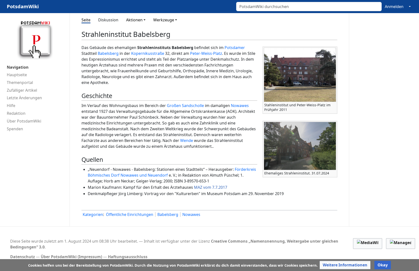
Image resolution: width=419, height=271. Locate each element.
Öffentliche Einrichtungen (129, 214)
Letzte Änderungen (24, 97)
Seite (85, 20)
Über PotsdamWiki (24, 121)
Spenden (15, 128)
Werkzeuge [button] (163, 20)
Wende (186, 140)
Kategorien (93, 214)
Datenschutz (22, 256)
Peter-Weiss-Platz (206, 53)
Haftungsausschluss (127, 256)
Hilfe (11, 105)
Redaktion (16, 113)
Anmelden (394, 6)
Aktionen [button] (134, 20)
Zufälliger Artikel (22, 90)
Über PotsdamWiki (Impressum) (71, 256)
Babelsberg (108, 53)
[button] (345, 265)
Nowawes (240, 105)
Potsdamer (235, 47)
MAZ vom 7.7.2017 (210, 187)
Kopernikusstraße (147, 53)
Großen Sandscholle (185, 105)
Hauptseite (17, 74)
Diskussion (108, 20)
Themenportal (20, 82)
